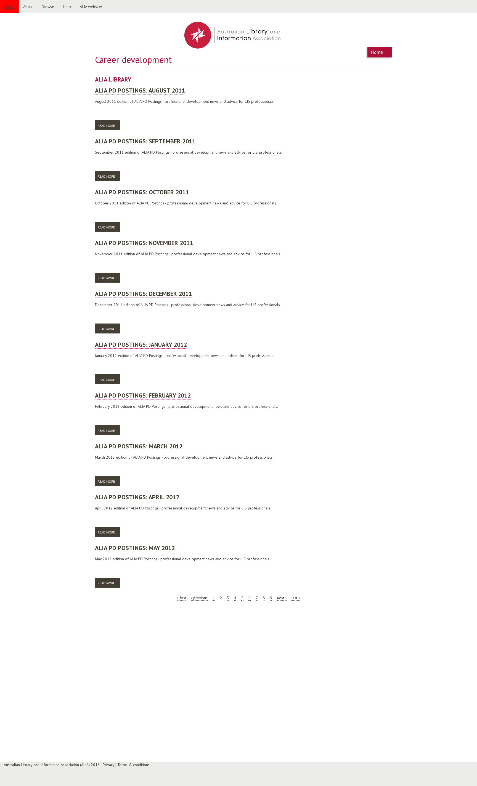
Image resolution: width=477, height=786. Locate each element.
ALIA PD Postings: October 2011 (142, 192)
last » (296, 597)
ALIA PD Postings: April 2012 (137, 497)
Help (67, 6)
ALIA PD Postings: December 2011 (143, 294)
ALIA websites (91, 6)
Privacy (108, 764)
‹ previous (199, 597)
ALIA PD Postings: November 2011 (144, 243)
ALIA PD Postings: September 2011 (145, 141)
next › (282, 597)
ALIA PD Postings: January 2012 (141, 344)
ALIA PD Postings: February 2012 (143, 395)
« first (181, 597)
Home (9, 6)
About (28, 6)
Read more (109, 125)
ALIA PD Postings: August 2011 (140, 90)
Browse (48, 6)
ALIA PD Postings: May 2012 (135, 548)
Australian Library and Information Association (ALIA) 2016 (52, 764)
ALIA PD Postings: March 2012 (138, 446)
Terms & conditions (133, 764)
